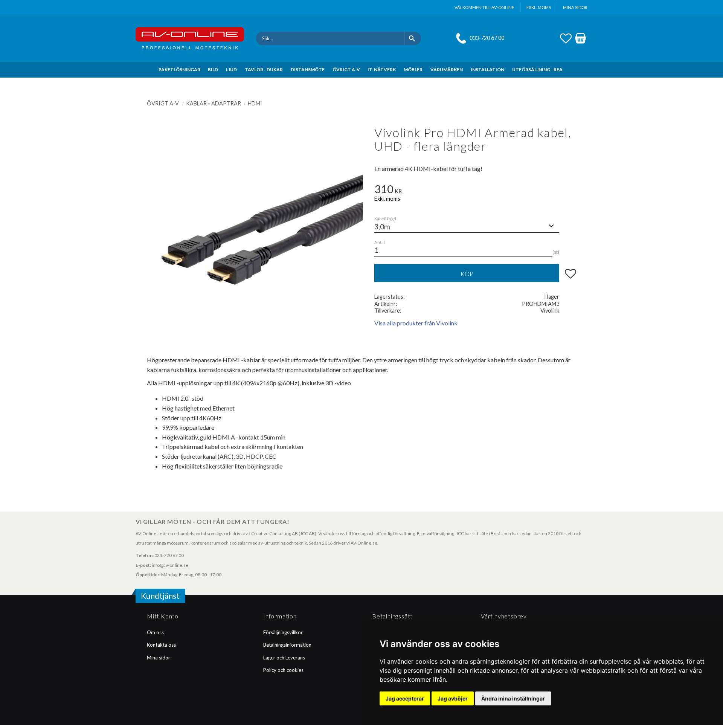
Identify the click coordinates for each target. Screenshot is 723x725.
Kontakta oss (161, 645)
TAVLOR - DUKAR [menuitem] (264, 69)
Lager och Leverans (284, 658)
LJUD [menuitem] (231, 69)
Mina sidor (158, 658)
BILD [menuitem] (213, 69)
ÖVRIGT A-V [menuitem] (346, 69)
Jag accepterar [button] (405, 698)
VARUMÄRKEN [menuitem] (446, 69)
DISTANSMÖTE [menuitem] (308, 69)
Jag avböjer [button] (453, 698)
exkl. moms (538, 7)
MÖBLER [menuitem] (413, 69)
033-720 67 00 (487, 38)
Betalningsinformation (287, 645)
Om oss (155, 632)
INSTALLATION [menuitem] (487, 69)
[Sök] (412, 38)
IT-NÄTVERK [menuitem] (382, 69)
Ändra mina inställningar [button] (513, 698)
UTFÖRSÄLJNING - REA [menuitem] (537, 69)
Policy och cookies (283, 670)
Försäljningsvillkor (283, 632)
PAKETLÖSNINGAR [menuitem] (179, 69)
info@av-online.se (170, 565)
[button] (566, 37)
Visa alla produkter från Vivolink (416, 323)
